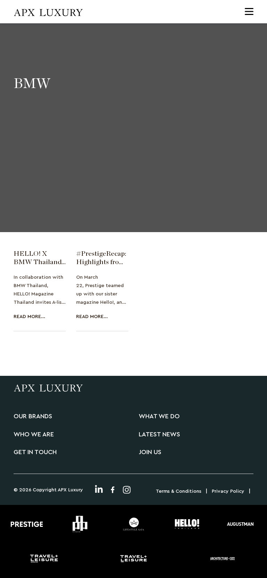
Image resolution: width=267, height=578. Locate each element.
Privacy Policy (228, 491)
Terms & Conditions (178, 491)
